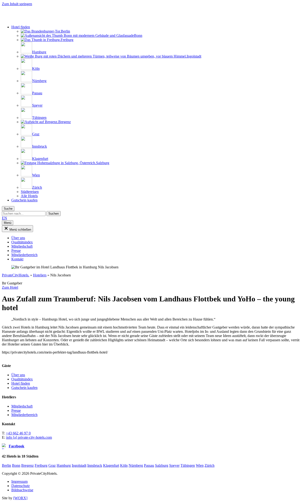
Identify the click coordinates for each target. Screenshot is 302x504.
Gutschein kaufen (24, 200)
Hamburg (64, 465)
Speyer (174, 465)
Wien (200, 465)
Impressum (19, 481)
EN (4, 218)
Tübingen (187, 465)
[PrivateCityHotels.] (38, 19)
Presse (16, 410)
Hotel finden (20, 27)
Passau (149, 465)
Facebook (16, 446)
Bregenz (27, 465)
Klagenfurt (111, 465)
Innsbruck (94, 465)
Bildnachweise (22, 490)
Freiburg (41, 465)
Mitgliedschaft (22, 406)
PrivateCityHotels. (15, 275)
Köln (124, 465)
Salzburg (161, 465)
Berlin (6, 465)
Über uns (18, 375)
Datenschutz (20, 486)
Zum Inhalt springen (17, 4)
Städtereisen (30, 192)
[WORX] (20, 498)
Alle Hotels (29, 196)
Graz (52, 465)
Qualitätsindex (22, 379)
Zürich (209, 465)
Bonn (16, 465)
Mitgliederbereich (24, 415)
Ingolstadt (79, 465)
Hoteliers (39, 275)
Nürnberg (136, 465)
